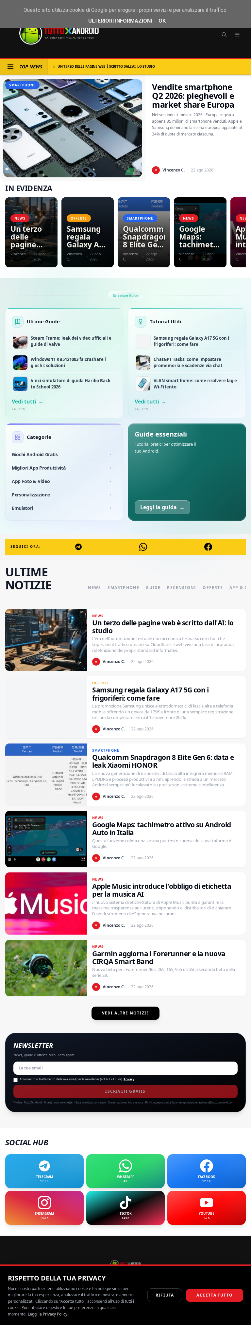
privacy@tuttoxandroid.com (217, 1102)
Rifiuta (165, 1295)
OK (162, 21)
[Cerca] (224, 35)
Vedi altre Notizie (125, 1013)
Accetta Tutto (214, 1295)
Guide (153, 587)
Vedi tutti (27, 401)
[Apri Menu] (10, 67)
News (94, 587)
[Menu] (237, 35)
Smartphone (123, 587)
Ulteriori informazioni (120, 21)
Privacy (129, 1079)
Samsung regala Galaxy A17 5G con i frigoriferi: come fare (110, 66)
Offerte (213, 587)
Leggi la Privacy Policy (47, 1314)
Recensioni (181, 587)
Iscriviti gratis (125, 1091)
